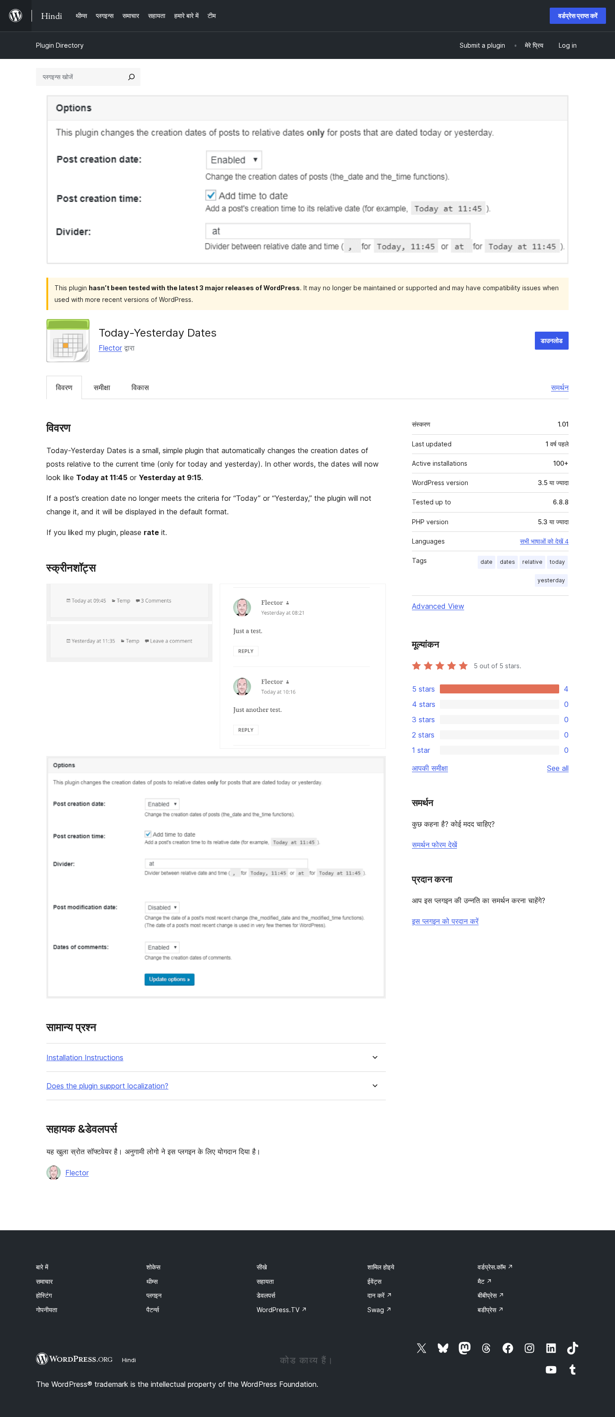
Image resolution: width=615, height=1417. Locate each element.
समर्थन (560, 387)
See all (558, 768)
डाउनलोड (552, 340)
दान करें (379, 1295)
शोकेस (153, 1267)
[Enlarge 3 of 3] (373, 768)
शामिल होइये (380, 1267)
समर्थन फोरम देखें (434, 844)
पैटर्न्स (152, 1310)
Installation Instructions (84, 1057)
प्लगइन (154, 1295)
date (486, 561)
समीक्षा (102, 387)
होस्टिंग (44, 1295)
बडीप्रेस (491, 1310)
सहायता (265, 1281)
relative (532, 561)
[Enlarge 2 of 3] (373, 595)
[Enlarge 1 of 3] (200, 595)
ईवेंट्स (374, 1281)
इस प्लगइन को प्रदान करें (445, 921)
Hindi (129, 1359)
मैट (485, 1281)
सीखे (262, 1267)
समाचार (44, 1281)
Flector (110, 347)
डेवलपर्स (266, 1295)
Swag (379, 1310)
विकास (140, 387)
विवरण (64, 387)
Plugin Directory (60, 45)
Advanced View (438, 606)
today (557, 561)
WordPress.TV (282, 1310)
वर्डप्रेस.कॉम (495, 1267)
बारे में (42, 1267)
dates (507, 561)
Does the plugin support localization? (107, 1086)
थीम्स (152, 1281)
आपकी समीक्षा (430, 768)
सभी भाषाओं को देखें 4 (544, 541)
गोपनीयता (46, 1310)
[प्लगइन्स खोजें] (131, 77)
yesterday (551, 580)
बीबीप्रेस (491, 1295)
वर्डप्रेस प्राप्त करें (577, 15)
